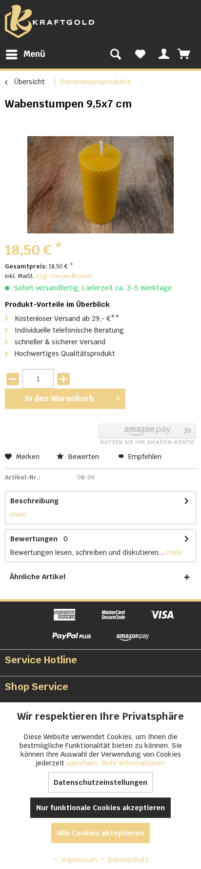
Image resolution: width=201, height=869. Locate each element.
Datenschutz (127, 859)
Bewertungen (34, 538)
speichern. (83, 763)
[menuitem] (25, 54)
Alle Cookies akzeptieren (100, 833)
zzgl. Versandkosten (64, 276)
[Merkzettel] (140, 54)
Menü (34, 54)
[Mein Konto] (162, 54)
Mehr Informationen (133, 763)
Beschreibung (34, 501)
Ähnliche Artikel (37, 576)
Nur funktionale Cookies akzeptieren (100, 807)
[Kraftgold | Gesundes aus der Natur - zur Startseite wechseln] (49, 21)
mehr (18, 514)
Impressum (78, 859)
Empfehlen (143, 456)
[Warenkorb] (185, 54)
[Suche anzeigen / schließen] (115, 54)
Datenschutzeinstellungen (100, 782)
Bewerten (83, 456)
